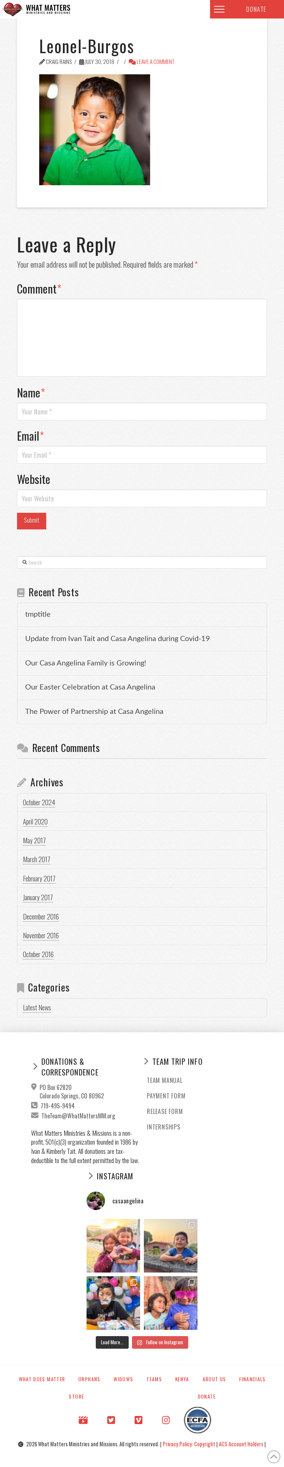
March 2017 (36, 859)
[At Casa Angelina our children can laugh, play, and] (113, 1246)
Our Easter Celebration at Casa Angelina (90, 687)
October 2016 (38, 954)
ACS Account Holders (241, 1444)
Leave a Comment (155, 61)
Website (33, 478)
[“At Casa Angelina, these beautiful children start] (170, 1303)
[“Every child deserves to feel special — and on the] (113, 1303)
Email (30, 435)
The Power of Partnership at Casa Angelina (94, 711)
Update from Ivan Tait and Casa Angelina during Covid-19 (117, 639)
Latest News (37, 1007)
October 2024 (39, 802)
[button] (219, 9)
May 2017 (34, 840)
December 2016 (41, 916)
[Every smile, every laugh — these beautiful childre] (170, 1246)
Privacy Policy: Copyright (189, 1444)
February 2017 (39, 878)
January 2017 (38, 897)
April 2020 (35, 821)
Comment (39, 288)
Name (31, 392)
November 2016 (41, 935)
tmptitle (38, 614)
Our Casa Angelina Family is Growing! (85, 663)
